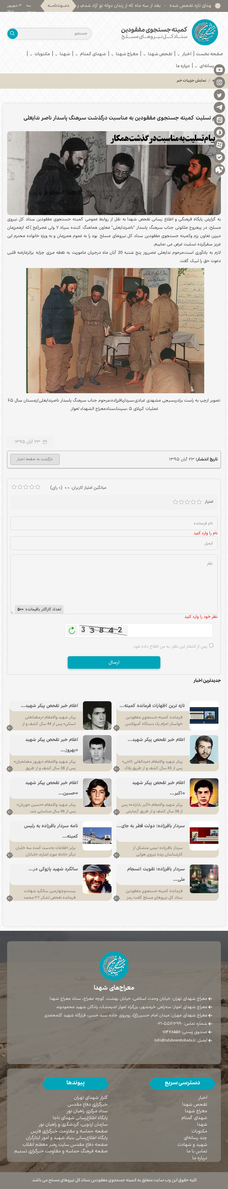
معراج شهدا (196, 1111)
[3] (187, 502)
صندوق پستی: (185, 1032)
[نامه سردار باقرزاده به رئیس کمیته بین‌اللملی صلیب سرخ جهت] (97, 836)
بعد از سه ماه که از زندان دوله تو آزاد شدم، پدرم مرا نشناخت (140, 6)
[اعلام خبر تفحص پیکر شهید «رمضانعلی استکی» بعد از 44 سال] (97, 715)
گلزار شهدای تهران (91, 1098)
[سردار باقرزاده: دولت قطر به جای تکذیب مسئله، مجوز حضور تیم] (204, 836)
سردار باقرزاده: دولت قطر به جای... (151, 826)
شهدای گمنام (194, 1118)
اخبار (202, 1098)
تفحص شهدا (194, 1104)
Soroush (219, 132)
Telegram (219, 107)
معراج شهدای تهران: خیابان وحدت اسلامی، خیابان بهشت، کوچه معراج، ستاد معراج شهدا (128, 999)
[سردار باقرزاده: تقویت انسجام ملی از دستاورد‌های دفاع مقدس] (204, 879)
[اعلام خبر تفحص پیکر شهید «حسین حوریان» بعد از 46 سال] (97, 792)
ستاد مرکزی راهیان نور (87, 1111)
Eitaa (219, 119)
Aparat (219, 144)
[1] (175, 502)
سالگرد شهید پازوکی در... (53, 869)
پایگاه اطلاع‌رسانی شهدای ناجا (80, 1118)
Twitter (219, 94)
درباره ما (199, 1158)
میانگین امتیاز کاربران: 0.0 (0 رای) (78, 487)
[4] (193, 502)
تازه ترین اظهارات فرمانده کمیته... (152, 706)
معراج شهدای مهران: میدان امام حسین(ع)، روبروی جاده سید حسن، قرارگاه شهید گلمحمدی (125, 1015)
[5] (199, 502)
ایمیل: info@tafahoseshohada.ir (180, 1040)
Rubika (219, 169)
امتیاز (209, 502)
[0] (14, 487)
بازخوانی (72, 628)
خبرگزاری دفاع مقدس (88, 1104)
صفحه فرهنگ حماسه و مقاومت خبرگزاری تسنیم (61, 1151)
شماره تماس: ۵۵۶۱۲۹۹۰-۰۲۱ (182, 1024)
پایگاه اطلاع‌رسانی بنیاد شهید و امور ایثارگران (67, 1138)
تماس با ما (197, 1151)
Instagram (219, 82)
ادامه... (116, 727)
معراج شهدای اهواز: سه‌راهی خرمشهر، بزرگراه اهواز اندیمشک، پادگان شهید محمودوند (131, 1007)
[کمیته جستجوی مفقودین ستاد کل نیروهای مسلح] (169, 32)
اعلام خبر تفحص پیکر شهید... (49, 706)
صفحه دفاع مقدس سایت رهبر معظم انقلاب (65, 1145)
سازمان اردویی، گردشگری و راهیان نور (73, 1124)
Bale (219, 157)
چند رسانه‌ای (195, 1138)
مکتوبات (199, 1131)
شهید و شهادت (192, 1145)
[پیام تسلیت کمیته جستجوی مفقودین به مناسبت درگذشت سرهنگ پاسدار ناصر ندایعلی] (114, 173)
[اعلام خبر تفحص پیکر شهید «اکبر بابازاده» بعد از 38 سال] (204, 792)
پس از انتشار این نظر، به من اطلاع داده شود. (169, 646)
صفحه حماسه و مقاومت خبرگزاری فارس (69, 1131)
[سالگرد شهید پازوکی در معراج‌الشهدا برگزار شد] (97, 879)
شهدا (202, 1124)
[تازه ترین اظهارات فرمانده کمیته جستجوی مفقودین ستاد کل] (204, 715)
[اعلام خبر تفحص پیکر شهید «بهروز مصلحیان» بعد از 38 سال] (97, 749)
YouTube (219, 69)
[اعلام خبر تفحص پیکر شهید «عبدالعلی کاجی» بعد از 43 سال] (204, 749)
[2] (181, 502)
